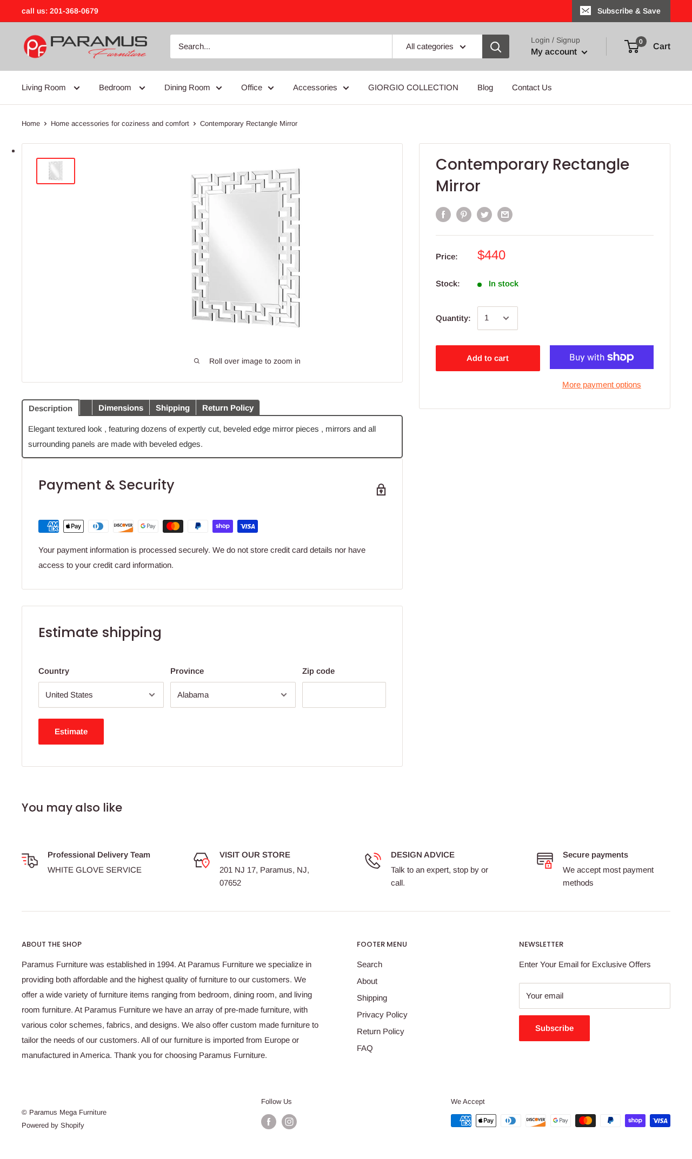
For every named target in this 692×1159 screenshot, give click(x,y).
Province (187, 670)
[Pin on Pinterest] (463, 214)
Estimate (71, 731)
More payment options (601, 384)
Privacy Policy (382, 1014)
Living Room (45, 87)
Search (369, 964)
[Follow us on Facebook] (268, 1121)
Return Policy (380, 1031)
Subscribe (554, 1028)
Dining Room (187, 87)
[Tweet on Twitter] (484, 214)
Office (251, 87)
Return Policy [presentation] (228, 407)
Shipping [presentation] (173, 407)
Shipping (372, 997)
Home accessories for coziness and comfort (120, 123)
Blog (485, 87)
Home (31, 123)
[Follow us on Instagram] (289, 1121)
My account (555, 51)
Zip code (318, 670)
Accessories (315, 87)
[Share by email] (505, 214)
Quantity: (453, 318)
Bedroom (116, 87)
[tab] (50, 407)
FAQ (365, 1048)
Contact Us (532, 87)
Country (53, 670)
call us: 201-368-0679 (60, 10)
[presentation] (85, 407)
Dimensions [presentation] (120, 407)
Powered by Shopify (53, 1125)
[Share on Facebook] (443, 214)
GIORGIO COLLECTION (413, 87)
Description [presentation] (50, 408)
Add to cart (488, 358)
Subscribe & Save (629, 10)
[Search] (495, 46)
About (367, 981)
